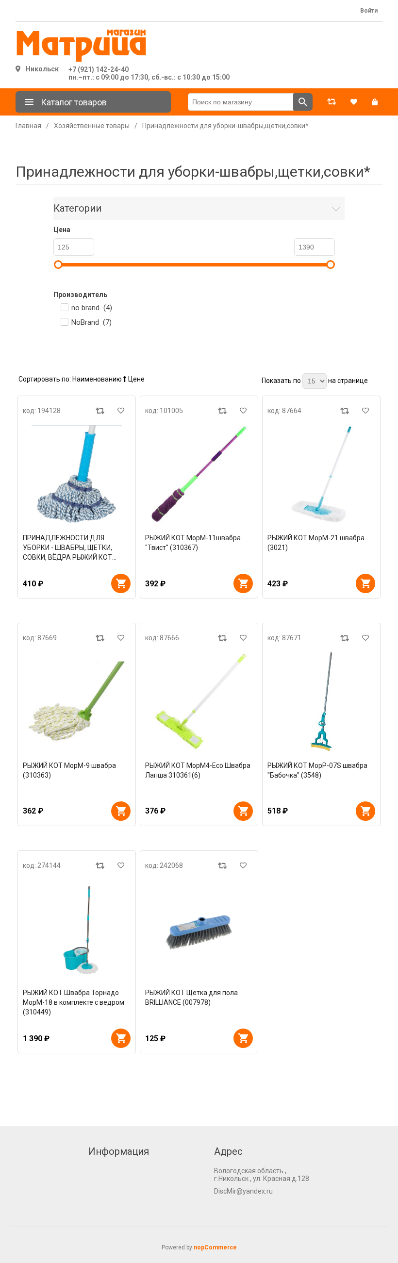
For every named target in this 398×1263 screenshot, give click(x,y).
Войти (369, 10)
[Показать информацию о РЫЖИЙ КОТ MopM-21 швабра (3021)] (321, 474)
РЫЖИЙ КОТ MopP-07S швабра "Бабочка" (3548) (317, 770)
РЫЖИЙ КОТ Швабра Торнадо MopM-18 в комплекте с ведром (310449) (73, 1002)
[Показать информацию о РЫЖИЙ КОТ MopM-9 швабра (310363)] (77, 701)
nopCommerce (215, 1247)
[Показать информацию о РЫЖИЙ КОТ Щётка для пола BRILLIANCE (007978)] (199, 929)
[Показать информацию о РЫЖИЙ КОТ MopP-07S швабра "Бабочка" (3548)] (321, 701)
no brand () (91, 307)
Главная (28, 126)
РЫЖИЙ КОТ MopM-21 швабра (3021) (316, 542)
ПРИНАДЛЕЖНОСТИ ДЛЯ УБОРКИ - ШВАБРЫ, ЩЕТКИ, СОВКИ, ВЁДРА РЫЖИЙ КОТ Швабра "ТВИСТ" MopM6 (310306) (67, 548)
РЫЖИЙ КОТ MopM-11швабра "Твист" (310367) (193, 542)
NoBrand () (91, 322)
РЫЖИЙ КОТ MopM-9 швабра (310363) (69, 770)
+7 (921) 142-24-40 (98, 69)
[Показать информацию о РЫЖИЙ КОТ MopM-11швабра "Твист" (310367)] (199, 474)
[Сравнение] (331, 102)
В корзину (121, 583)
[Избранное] (353, 102)
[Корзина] (375, 102)
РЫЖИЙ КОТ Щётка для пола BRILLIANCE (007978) (191, 997)
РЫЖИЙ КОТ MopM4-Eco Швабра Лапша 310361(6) (197, 770)
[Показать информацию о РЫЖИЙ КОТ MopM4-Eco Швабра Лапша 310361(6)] (199, 701)
